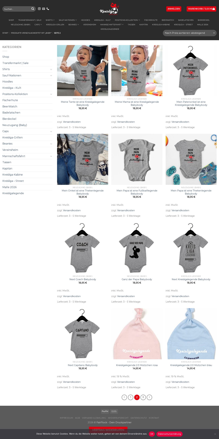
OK (151, 434)
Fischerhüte (150, 20)
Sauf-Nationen (67, 20)
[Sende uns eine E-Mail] (43, 8)
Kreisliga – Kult (102, 20)
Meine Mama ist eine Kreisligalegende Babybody (137, 103)
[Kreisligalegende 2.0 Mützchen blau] (191, 333)
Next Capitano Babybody (83, 365)
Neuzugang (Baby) (20, 24)
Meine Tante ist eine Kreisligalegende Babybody (82, 103)
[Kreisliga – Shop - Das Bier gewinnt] (109, 9)
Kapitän (143, 24)
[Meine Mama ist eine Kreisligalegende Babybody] (136, 70)
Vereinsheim (89, 24)
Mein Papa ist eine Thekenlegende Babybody (191, 192)
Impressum (66, 418)
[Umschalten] (51, 69)
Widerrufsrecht (118, 418)
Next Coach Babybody (82, 279)
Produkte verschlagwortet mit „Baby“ (31, 33)
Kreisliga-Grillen (55, 24)
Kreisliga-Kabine (161, 24)
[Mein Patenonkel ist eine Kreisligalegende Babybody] (191, 70)
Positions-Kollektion (126, 20)
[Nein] (215, 435)
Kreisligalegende (110, 29)
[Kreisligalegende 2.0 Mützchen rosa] (136, 333)
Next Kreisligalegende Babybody (191, 279)
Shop (11, 20)
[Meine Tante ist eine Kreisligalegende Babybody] (82, 70)
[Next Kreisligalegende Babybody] (191, 248)
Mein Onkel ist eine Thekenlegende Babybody (83, 192)
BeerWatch (168, 20)
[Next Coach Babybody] (82, 248)
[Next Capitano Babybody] (82, 333)
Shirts (49, 20)
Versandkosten (72, 121)
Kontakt (154, 418)
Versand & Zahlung (94, 418)
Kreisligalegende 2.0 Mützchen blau (191, 365)
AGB (77, 418)
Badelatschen (186, 20)
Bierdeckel (204, 20)
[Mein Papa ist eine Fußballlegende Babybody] (136, 159)
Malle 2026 (202, 24)
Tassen (131, 24)
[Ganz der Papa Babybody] (136, 248)
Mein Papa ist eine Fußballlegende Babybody (137, 192)
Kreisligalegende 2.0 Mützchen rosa (137, 365)
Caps (37, 24)
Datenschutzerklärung (169, 434)
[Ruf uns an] (47, 8)
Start (5, 33)
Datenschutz (139, 418)
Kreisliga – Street (183, 24)
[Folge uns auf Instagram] (39, 8)
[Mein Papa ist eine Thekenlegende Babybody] (191, 159)
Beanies (72, 24)
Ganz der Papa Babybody (137, 279)
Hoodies (85, 20)
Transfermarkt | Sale (29, 20)
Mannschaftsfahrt (110, 24)
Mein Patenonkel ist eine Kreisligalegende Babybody (191, 103)
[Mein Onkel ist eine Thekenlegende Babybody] (82, 159)
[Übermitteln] (32, 9)
